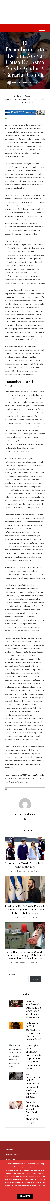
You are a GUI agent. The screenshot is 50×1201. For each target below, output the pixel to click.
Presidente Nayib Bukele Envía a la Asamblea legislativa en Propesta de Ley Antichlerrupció (25, 910)
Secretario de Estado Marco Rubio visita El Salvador (25, 865)
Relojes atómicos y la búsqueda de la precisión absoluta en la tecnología (33, 1009)
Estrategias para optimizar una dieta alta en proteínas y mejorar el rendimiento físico (33, 1057)
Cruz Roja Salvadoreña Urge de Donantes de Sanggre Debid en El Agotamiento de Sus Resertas (25, 955)
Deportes (25, 38)
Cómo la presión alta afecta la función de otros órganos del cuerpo (32, 1112)
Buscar (12, 974)
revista (11, 167)
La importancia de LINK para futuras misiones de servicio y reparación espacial (33, 1085)
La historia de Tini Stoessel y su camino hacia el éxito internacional (33, 1031)
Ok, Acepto (25, 1196)
